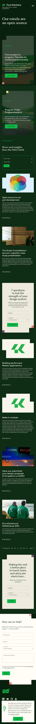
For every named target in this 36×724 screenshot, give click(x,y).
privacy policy (15, 714)
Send (6, 673)
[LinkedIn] (3, 699)
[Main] (33, 5)
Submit (11, 601)
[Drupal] (16, 699)
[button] (5, 548)
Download (12, 324)
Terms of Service (8, 667)
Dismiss (18, 719)
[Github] (12, 699)
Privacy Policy (30, 666)
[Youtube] (8, 699)
